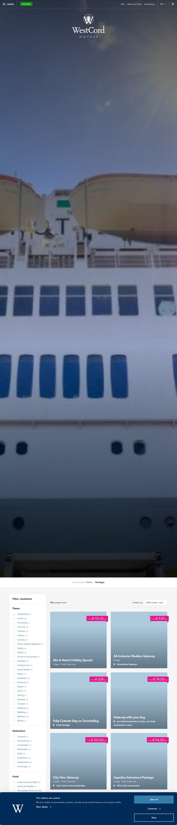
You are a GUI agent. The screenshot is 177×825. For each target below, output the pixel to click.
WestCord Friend (134, 4)
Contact (26, 4)
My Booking (149, 4)
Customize (152, 808)
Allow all (154, 799)
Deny (154, 817)
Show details (42, 806)
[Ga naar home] (88, 26)
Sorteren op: (138, 602)
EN (161, 4)
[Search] (173, 4)
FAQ (123, 4)
